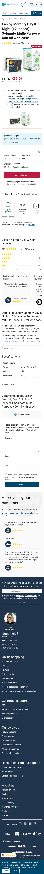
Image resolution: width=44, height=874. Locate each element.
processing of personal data (26, 595)
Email (7, 465)
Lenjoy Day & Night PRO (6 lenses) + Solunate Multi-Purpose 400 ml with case (23, 101)
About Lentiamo (8, 789)
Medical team (7, 798)
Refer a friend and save (11, 744)
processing (21, 475)
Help (38, 152)
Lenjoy (22, 19)
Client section (7, 718)
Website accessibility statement (15, 686)
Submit (22, 484)
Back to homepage (18, 852)
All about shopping (10, 661)
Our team (6, 794)
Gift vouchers (7, 678)
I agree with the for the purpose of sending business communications (23, 596)
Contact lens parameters (12, 767)
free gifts (31, 225)
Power (13, 155)
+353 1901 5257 (8, 644)
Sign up (22, 603)
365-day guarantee (9, 713)
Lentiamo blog (8, 802)
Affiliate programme (10, 749)
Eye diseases (7, 771)
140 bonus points (33, 139)
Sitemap (5, 815)
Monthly (14, 19)
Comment (9, 438)
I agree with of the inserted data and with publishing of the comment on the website (21, 477)
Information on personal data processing (19, 691)
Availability (16, 163)
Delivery (5, 665)
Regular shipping (9, 732)
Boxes (6, 155)
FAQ (3, 705)
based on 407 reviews (21, 43)
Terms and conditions (11, 682)
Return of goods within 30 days (15, 709)
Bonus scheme (8, 736)
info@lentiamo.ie (9, 648)
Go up (30, 852)
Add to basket (22, 175)
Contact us (6, 811)
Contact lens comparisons (13, 775)
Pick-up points (8, 674)
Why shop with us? (10, 806)
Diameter (7, 163)
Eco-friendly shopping (11, 753)
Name (7, 456)
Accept (5, 871)
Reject (16, 871)
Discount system (9, 740)
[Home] (3, 19)
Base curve (26, 155)
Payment (5, 669)
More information (30, 867)
